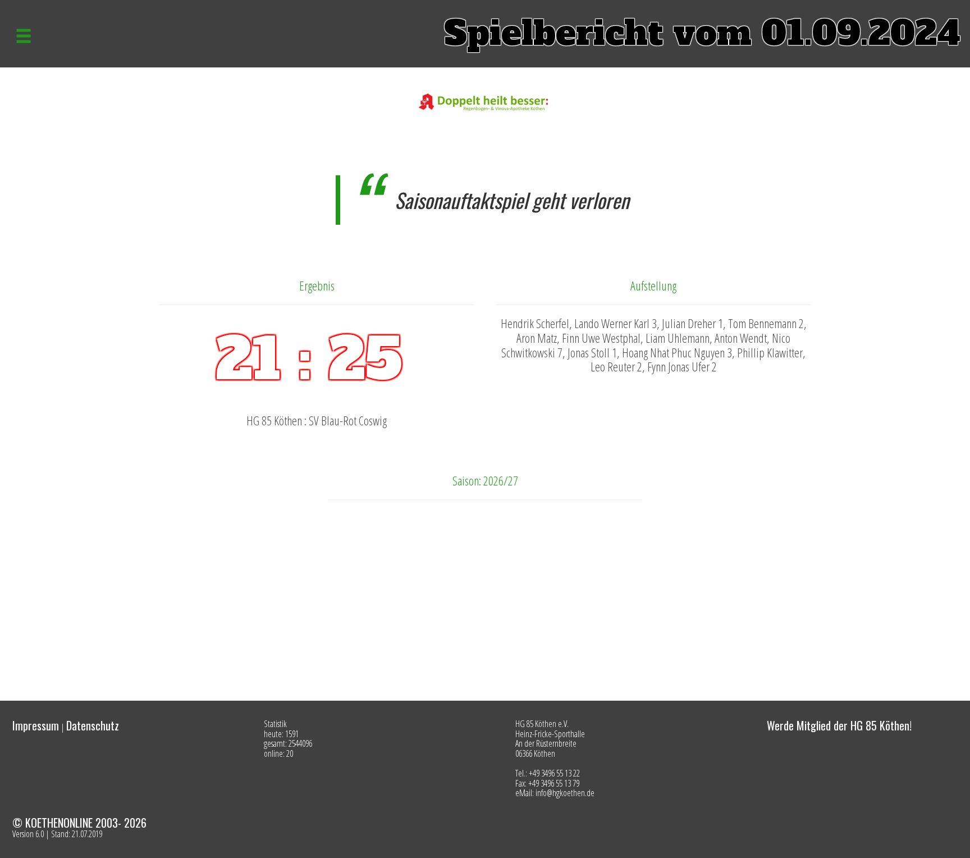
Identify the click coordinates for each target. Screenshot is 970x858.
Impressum (35, 725)
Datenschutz (92, 725)
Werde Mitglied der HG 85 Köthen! (839, 725)
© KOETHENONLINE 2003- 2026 (79, 822)
